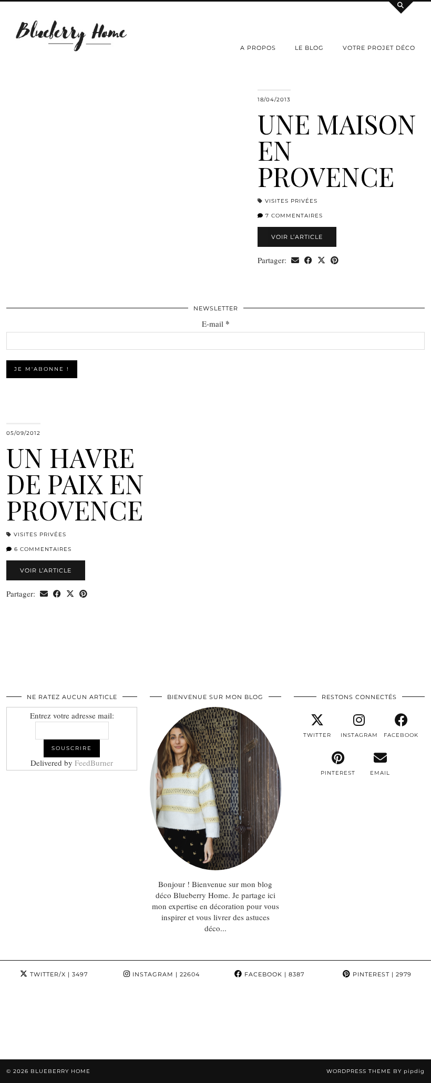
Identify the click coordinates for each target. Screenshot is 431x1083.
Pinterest (381, 974)
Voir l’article (297, 237)
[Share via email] (295, 260)
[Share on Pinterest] (334, 260)
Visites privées (291, 200)
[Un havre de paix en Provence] (305, 506)
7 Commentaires (293, 215)
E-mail (216, 323)
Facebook (273, 974)
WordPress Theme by (375, 1071)
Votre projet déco (379, 47)
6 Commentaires (41, 549)
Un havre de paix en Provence (75, 483)
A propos (258, 47)
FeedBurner (94, 762)
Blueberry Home (60, 1071)
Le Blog (309, 47)
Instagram (165, 974)
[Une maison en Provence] (125, 172)
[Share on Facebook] (308, 260)
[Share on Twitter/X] (321, 260)
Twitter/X (58, 974)
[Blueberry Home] (71, 35)
